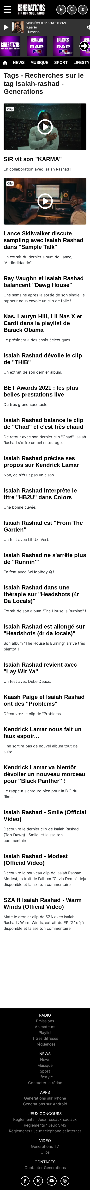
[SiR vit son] (45, 127)
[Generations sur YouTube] (52, 1181)
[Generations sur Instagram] (65, 1181)
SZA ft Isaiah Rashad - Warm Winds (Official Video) (43, 903)
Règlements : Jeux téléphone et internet (45, 1130)
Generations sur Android (45, 1103)
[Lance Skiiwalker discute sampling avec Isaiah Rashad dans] (45, 201)
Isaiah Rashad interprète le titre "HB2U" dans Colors (40, 493)
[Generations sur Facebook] (25, 1181)
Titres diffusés (45, 1038)
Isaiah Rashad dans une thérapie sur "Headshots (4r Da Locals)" (41, 594)
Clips (45, 1152)
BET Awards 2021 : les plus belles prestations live (41, 391)
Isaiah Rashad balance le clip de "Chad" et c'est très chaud (44, 423)
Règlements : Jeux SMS (45, 1125)
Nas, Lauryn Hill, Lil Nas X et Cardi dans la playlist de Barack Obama (43, 323)
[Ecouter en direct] (61, 9)
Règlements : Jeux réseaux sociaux (45, 1119)
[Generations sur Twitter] (38, 1181)
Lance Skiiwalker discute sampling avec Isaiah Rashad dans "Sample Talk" (44, 240)
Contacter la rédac (45, 1082)
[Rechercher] (72, 9)
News (19, 63)
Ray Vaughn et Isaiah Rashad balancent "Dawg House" (44, 281)
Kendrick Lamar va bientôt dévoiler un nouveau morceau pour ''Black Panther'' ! (44, 774)
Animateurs (45, 1026)
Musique (39, 63)
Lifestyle (45, 1076)
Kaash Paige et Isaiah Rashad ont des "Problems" (44, 700)
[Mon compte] (83, 9)
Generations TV (45, 1146)
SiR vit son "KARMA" (33, 159)
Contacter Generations (45, 1167)
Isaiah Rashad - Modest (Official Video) (36, 859)
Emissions (45, 1021)
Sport (61, 63)
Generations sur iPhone (45, 1098)
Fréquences (45, 1044)
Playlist (45, 1032)
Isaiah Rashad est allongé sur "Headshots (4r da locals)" (44, 629)
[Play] (7, 27)
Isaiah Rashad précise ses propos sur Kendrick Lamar (41, 461)
